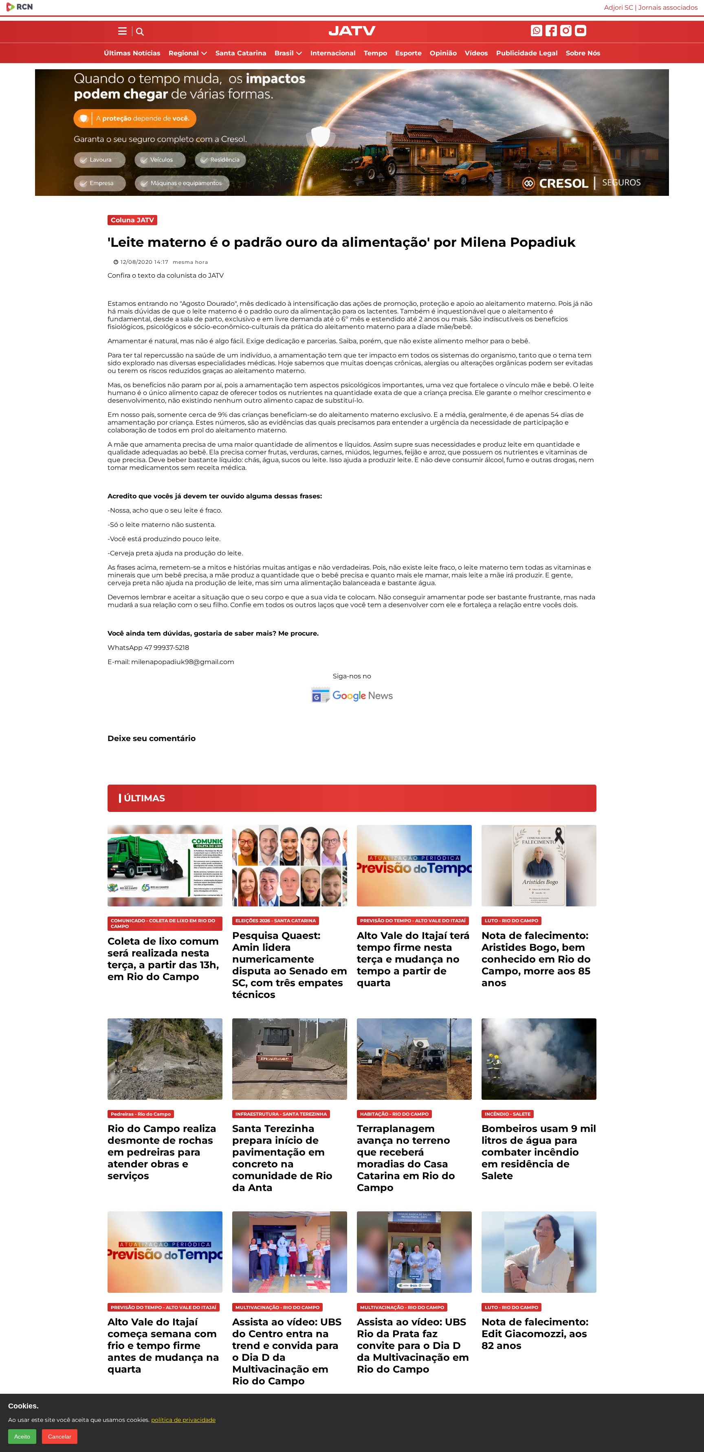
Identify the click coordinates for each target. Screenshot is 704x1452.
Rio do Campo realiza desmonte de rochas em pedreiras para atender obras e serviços (162, 1152)
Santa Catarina (241, 53)
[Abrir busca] (140, 32)
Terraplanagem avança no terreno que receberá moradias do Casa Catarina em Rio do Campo (406, 1158)
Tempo (375, 53)
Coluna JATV (132, 220)
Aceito (22, 1436)
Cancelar (59, 1436)
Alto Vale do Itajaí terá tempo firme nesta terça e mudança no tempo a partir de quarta (413, 959)
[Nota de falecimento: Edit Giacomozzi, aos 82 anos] (539, 1294)
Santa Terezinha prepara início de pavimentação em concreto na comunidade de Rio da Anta (282, 1158)
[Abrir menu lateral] (122, 31)
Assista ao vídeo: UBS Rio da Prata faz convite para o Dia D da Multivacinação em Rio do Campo (413, 1345)
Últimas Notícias (132, 53)
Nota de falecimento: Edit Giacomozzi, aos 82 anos (535, 1333)
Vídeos (476, 53)
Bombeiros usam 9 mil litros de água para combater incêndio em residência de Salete (539, 1152)
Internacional (333, 53)
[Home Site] (352, 33)
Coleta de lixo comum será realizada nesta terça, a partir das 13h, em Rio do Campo (163, 959)
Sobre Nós (583, 53)
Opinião (443, 53)
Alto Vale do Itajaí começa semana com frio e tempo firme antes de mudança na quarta (163, 1345)
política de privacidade (183, 1419)
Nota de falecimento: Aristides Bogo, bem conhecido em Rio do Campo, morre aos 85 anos (536, 959)
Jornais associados (668, 7)
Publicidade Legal (527, 53)
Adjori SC (618, 7)
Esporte (408, 53)
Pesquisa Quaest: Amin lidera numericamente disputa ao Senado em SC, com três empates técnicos (289, 965)
